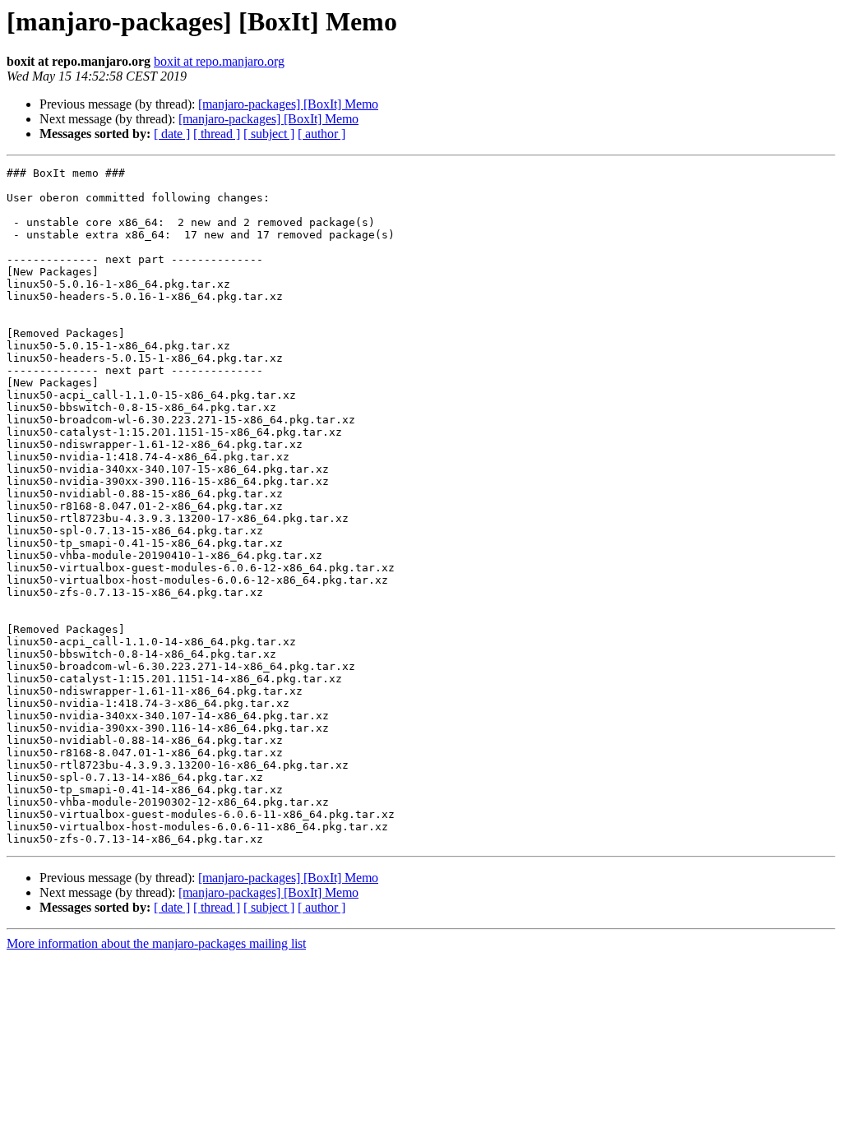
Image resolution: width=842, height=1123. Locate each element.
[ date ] (172, 134)
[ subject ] (268, 134)
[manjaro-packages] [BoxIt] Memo (288, 104)
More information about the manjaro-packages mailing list (156, 943)
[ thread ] (216, 134)
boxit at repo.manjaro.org (219, 61)
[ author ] (321, 134)
